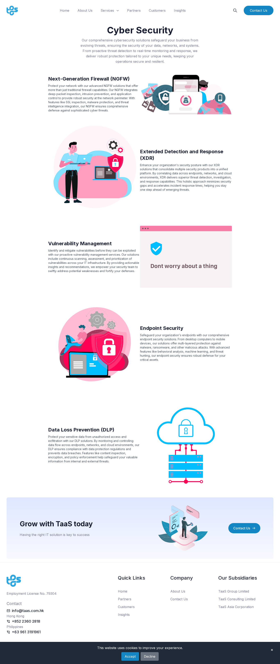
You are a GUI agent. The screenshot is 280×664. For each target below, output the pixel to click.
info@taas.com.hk (28, 610)
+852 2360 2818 (26, 621)
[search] (235, 10)
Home (64, 10)
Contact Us (258, 10)
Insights (180, 10)
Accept (130, 656)
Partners (134, 10)
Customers (157, 10)
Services (107, 10)
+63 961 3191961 (26, 632)
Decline (149, 656)
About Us (84, 10)
